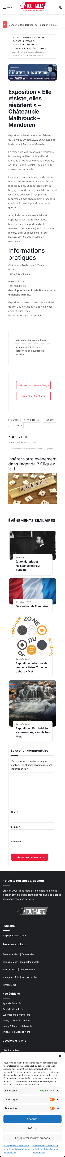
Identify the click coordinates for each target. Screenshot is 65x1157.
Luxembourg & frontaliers (16, 1014)
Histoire (49, 420)
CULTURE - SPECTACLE (23, 41)
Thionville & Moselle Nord (16, 1031)
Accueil (16, 37)
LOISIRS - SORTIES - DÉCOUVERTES (29, 48)
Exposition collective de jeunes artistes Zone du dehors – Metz (31, 667)
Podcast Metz (10, 969)
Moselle (17, 425)
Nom (14, 812)
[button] (60, 1056)
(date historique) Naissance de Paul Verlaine (28, 565)
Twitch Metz (9, 984)
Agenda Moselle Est (13, 1009)
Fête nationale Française (32, 606)
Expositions (31, 420)
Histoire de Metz (12, 1050)
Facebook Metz (11, 954)
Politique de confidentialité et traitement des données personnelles (16, 1149)
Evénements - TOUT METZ (35, 37)
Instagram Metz (11, 977)
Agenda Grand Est (12, 1003)
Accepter (32, 1119)
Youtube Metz (10, 962)
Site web (16, 841)
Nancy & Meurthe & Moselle (18, 1026)
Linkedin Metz (27, 969)
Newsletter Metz (30, 977)
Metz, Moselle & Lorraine (16, 1020)
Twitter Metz (28, 954)
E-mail (15, 826)
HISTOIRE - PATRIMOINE (23, 44)
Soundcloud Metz (29, 962)
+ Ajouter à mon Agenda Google (33, 385)
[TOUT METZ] (32, 7)
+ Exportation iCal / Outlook (33, 396)
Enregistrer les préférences (32, 1138)
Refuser (32, 1128)
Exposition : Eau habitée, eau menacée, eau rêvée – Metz (33, 732)
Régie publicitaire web (15, 935)
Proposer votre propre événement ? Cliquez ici (32, 448)
